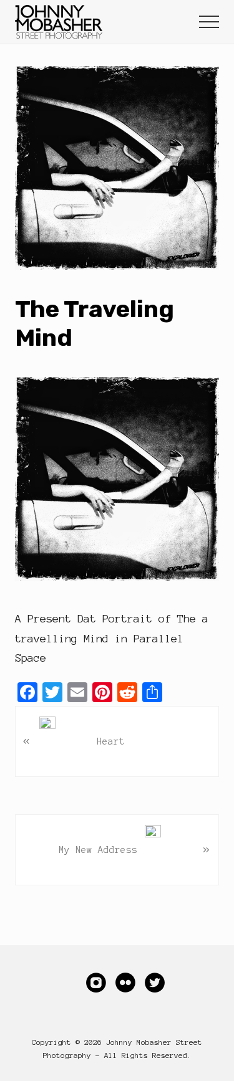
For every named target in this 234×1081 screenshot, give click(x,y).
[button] (209, 21)
